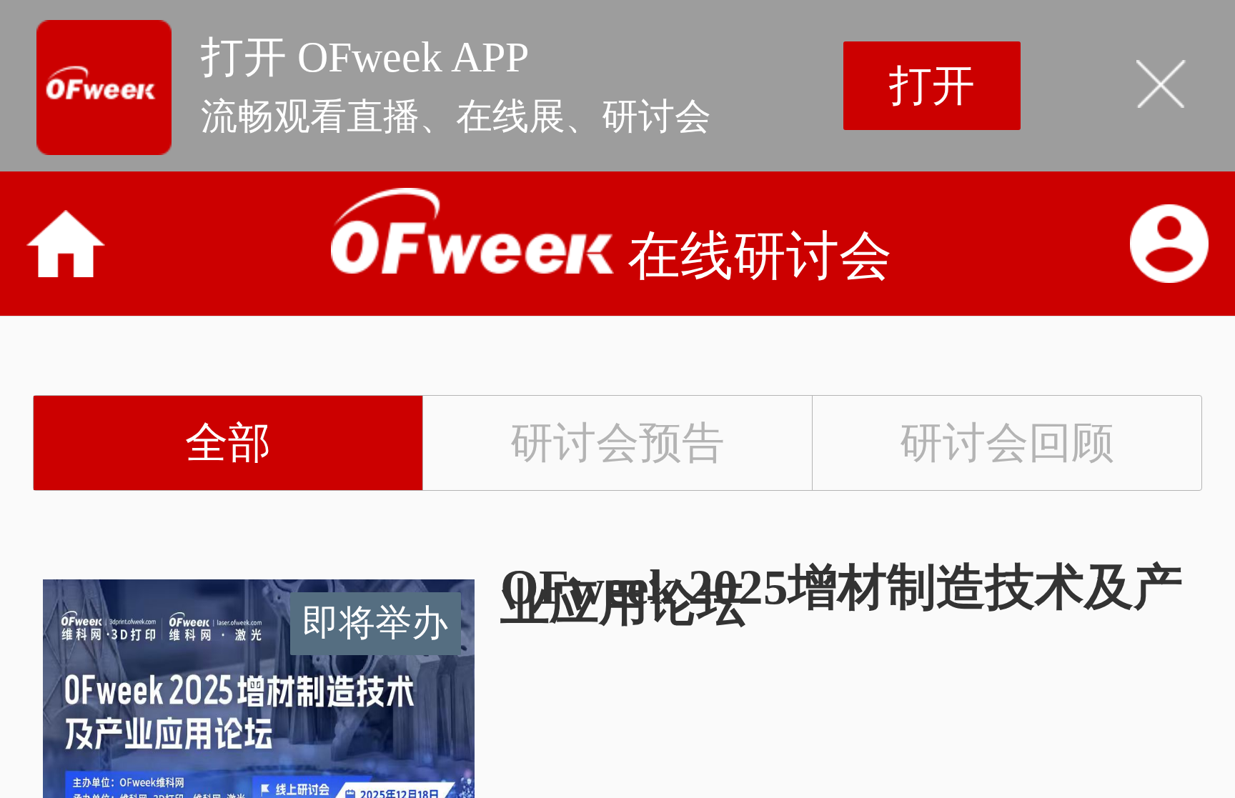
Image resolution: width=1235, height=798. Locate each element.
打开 (932, 85)
